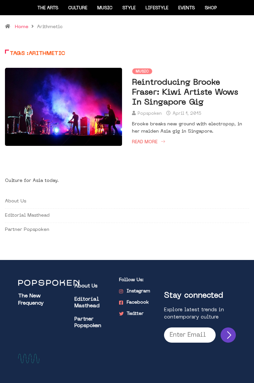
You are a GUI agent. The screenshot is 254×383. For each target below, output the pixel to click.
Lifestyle (157, 8)
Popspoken (150, 113)
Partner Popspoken (27, 230)
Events (186, 8)
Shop (211, 8)
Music (104, 8)
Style (129, 8)
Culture (77, 8)
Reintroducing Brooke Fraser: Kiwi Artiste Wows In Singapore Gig (185, 92)
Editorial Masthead (27, 215)
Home (21, 27)
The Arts (47, 8)
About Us (15, 201)
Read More (144, 142)
